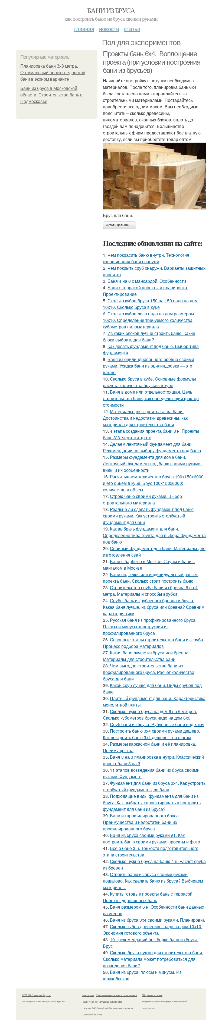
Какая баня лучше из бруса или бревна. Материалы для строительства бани (146, 655)
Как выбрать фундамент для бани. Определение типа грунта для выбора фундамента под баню (154, 535)
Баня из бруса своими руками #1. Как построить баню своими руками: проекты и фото (151, 838)
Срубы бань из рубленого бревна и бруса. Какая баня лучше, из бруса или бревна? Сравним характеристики (153, 607)
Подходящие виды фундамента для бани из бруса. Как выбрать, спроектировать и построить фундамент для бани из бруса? (152, 802)
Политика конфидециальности (102, 1001)
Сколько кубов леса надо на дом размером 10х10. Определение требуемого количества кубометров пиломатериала (148, 320)
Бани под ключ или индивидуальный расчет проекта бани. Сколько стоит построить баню (150, 577)
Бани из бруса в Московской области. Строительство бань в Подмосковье (51, 95)
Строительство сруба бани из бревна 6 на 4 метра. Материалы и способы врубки (150, 590)
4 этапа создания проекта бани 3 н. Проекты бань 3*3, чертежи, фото (151, 434)
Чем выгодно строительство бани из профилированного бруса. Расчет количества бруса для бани (148, 672)
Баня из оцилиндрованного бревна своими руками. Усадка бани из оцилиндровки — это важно (148, 365)
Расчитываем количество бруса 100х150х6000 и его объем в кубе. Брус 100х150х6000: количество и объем (153, 483)
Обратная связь (152, 995)
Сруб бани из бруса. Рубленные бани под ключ (157, 724)
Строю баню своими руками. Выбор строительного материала (142, 499)
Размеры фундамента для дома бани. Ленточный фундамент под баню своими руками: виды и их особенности (152, 463)
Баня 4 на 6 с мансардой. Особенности (146, 281)
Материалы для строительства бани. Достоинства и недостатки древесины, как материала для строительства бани (145, 418)
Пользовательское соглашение (116, 995)
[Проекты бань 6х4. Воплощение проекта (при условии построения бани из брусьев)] (154, 176)
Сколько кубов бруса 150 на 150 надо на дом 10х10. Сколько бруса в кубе (150, 303)
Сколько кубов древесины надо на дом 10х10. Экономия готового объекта (152, 929)
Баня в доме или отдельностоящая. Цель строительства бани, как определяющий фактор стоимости (151, 398)
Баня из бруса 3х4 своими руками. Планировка (157, 920)
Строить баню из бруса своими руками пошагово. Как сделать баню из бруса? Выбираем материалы (153, 880)
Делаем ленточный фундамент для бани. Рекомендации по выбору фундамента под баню (152, 447)
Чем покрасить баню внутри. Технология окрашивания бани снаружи (146, 258)
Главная (84, 29)
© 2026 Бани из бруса (36, 995)
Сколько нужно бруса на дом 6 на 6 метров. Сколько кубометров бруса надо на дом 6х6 (150, 714)
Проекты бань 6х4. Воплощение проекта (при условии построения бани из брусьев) (151, 62)
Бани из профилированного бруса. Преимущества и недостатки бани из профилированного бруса (141, 822)
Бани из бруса (111, 10)
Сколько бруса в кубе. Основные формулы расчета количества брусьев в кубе (149, 382)
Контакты (88, 995)
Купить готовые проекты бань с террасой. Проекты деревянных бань (148, 897)
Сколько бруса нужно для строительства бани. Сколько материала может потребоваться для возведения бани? (153, 959)
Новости (109, 29)
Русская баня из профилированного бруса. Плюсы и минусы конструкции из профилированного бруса (150, 626)
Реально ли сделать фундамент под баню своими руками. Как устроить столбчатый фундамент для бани (148, 515)
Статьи (132, 29)
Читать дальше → (119, 225)
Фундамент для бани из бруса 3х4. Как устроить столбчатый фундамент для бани (154, 786)
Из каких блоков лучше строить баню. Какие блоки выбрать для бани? (149, 336)
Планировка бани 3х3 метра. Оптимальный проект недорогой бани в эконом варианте (52, 72)
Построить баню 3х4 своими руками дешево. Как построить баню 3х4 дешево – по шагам (151, 734)
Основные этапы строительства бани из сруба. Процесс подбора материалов (153, 642)
